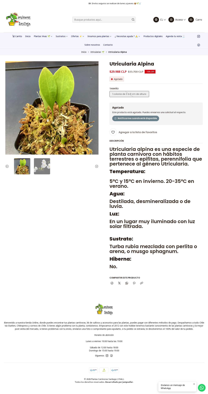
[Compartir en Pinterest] (134, 283)
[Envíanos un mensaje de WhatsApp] (202, 388)
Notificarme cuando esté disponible (137, 118)
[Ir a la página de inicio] (18, 20)
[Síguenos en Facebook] (198, 45)
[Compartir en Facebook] (112, 283)
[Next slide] (96, 166)
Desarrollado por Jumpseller (119, 382)
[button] (17, 36)
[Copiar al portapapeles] (141, 283)
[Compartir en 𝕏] (119, 283)
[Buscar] (133, 20)
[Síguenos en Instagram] (198, 36)
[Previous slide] (7, 166)
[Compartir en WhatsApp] (126, 283)
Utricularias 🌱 (97, 52)
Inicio (83, 52)
